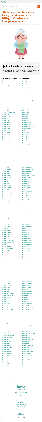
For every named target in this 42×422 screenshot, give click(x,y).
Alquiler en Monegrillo (6, 246)
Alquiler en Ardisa (5, 114)
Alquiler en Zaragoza (6, 376)
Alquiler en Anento (25, 108)
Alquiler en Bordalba (6, 134)
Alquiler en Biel (5, 378)
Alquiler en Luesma (6, 226)
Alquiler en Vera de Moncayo (27, 357)
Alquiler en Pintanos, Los (7, 287)
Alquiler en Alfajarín (6, 98)
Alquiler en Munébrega (26, 258)
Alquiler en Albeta (5, 91)
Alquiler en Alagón (25, 87)
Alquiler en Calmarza (6, 151)
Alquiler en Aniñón (5, 110)
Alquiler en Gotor (5, 199)
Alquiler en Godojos (26, 197)
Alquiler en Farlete (5, 183)
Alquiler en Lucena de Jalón (27, 222)
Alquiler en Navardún (6, 262)
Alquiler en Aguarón (26, 83)
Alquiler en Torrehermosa (7, 337)
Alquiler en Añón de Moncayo (27, 110)
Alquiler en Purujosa (26, 297)
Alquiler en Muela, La (6, 258)
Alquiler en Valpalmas (26, 353)
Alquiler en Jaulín (25, 207)
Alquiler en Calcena (26, 148)
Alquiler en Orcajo (25, 271)
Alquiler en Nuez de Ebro (26, 269)
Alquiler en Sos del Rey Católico (28, 325)
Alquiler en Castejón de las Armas (9, 157)
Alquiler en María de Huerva (27, 238)
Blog (21, 395)
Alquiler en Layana (25, 212)
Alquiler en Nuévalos (6, 269)
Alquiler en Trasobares (26, 343)
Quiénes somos (21, 400)
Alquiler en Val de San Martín (27, 351)
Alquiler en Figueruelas (26, 185)
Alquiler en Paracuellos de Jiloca (28, 277)
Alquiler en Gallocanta (6, 195)
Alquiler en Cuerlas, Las (26, 171)
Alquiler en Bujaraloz (26, 138)
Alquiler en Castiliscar (6, 159)
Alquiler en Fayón (25, 183)
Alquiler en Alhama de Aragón (28, 100)
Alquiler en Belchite (6, 126)
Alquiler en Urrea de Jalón (7, 347)
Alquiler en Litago (5, 218)
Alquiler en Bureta (25, 140)
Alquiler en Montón (6, 250)
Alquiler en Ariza (25, 114)
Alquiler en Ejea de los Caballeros (28, 175)
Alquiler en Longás (6, 222)
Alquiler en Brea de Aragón (27, 136)
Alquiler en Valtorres (6, 355)
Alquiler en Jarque (5, 207)
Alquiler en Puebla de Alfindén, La (28, 295)
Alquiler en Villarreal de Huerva (28, 369)
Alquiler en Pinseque (26, 285)
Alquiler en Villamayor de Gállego (9, 380)
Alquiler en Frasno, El (6, 189)
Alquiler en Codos (5, 167)
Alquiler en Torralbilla (26, 335)
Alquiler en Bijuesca (6, 130)
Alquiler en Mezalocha (26, 242)
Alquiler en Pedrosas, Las (27, 281)
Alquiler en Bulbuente (6, 140)
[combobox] (19, 6)
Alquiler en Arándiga (26, 112)
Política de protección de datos (21, 411)
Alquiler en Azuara (5, 120)
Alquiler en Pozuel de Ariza (27, 291)
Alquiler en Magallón (6, 230)
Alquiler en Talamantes (26, 327)
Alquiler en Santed (6, 317)
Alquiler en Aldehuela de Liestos (28, 96)
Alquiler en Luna (5, 228)
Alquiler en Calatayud (26, 146)
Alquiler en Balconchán (26, 122)
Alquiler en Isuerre (5, 205)
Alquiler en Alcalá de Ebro (7, 94)
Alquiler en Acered (25, 81)
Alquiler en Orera (5, 273)
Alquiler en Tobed (5, 333)
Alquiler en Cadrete (6, 146)
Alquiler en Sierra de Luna (27, 321)
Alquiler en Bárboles (6, 124)
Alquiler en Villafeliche (26, 361)
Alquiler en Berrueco (26, 128)
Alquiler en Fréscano (26, 189)
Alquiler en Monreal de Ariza (7, 248)
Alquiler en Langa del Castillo (8, 212)
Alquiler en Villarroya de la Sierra (8, 371)
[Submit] (4, 6)
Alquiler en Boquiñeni (26, 132)
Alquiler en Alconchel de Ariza (8, 96)
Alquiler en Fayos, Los (6, 185)
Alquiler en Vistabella (6, 374)
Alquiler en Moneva (25, 246)
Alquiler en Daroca (6, 175)
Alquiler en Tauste (25, 329)
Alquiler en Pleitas (5, 289)
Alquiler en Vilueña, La (26, 359)
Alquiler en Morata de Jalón (27, 250)
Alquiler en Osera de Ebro (27, 275)
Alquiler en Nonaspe (26, 264)
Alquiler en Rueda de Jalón (27, 303)
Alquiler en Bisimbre (6, 132)
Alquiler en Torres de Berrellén (28, 339)
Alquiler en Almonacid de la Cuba (8, 104)
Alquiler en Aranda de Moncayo (8, 112)
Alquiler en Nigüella (26, 262)
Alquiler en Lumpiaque (26, 226)
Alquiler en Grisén (5, 201)
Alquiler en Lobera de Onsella (8, 220)
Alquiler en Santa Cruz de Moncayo (9, 314)
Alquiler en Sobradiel (6, 325)
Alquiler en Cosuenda (6, 169)
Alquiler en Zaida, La (26, 374)
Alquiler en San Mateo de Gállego (9, 312)
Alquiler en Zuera (25, 376)
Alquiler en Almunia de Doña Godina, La (10, 106)
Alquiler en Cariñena (26, 153)
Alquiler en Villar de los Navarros (8, 369)
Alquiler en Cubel (5, 171)
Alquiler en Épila (5, 179)
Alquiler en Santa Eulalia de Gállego (29, 314)
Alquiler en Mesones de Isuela (8, 242)
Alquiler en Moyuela (26, 254)
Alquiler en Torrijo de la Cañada (8, 341)
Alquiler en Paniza (5, 277)
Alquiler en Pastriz (25, 279)
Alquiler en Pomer (5, 291)
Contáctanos (21, 402)
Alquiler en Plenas (25, 289)
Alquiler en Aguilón (6, 85)
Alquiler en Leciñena (26, 214)
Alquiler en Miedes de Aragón (28, 244)
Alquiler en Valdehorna (6, 351)
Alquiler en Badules (25, 120)
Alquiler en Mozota (6, 256)
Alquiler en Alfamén (26, 98)
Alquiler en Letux (25, 216)
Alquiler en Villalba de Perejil (27, 363)
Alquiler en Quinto (5, 299)
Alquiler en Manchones (26, 236)
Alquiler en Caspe (5, 155)
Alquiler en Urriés (25, 347)
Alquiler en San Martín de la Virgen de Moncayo (29, 310)
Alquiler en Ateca (25, 118)
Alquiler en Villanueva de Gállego (28, 365)
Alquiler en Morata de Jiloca (7, 252)
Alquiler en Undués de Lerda (27, 345)
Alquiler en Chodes (25, 173)
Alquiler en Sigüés (5, 323)
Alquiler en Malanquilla (6, 232)
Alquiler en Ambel (5, 108)
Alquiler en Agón (5, 83)
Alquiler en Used (5, 349)
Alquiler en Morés (25, 252)
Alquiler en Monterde (26, 248)
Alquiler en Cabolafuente (27, 144)
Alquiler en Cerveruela (6, 161)
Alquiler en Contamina (26, 167)
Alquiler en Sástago (26, 317)
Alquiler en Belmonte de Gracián (28, 126)
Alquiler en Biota (25, 130)
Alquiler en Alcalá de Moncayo (28, 94)
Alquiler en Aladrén (6, 87)
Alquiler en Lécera (5, 214)
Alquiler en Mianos (6, 244)
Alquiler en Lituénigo (26, 218)
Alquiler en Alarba (5, 89)
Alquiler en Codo (25, 165)
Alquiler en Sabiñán (6, 319)
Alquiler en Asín (25, 116)
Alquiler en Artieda (6, 116)
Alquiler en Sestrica (6, 321)
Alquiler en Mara (5, 238)
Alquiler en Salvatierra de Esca (28, 307)
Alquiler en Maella (25, 228)
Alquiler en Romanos (6, 303)
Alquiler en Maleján (25, 232)
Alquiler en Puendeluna (6, 297)
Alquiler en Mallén (5, 236)
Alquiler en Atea (5, 118)
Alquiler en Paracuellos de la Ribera (9, 279)
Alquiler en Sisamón (26, 323)
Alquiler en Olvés (5, 271)
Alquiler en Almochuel (6, 102)
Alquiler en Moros (5, 254)
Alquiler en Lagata (25, 210)
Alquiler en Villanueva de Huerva (28, 367)
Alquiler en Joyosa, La (6, 210)
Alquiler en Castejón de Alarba (28, 155)
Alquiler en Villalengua (6, 365)
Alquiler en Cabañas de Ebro (7, 144)
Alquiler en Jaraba (25, 205)
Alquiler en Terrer (5, 331)
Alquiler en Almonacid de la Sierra (28, 104)
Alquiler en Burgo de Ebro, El (7, 142)
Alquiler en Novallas (6, 267)
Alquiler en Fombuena (6, 187)
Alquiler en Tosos (25, 341)
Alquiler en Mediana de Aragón (8, 240)
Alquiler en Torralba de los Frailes (28, 333)
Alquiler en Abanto (6, 81)
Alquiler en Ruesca (6, 305)
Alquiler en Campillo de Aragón (28, 151)
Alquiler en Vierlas (5, 359)
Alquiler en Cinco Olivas (26, 163)
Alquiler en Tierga (25, 331)
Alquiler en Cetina (25, 161)
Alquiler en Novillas (25, 267)
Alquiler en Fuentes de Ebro (7, 193)
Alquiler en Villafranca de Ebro (8, 363)
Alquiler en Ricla (25, 301)
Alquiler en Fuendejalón (7, 191)
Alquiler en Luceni (5, 224)
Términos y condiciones (21, 409)
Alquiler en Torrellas (6, 339)
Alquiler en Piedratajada (27, 283)
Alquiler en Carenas (6, 153)
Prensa (21, 398)
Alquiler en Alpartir (25, 106)
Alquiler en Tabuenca (6, 327)
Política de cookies (21, 406)
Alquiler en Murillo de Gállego (28, 260)
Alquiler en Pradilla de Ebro (27, 293)
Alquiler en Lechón (5, 216)
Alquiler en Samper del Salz (7, 309)
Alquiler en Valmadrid (6, 353)
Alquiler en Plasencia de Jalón (28, 287)
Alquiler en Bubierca (6, 138)
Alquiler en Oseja (5, 275)
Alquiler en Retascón (6, 301)
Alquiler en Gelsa (5, 197)
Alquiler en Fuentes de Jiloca (27, 193)
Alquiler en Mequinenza (26, 240)
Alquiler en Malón (5, 234)
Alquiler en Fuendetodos (27, 191)
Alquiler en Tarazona (6, 329)
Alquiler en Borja (25, 134)
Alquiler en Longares (26, 220)
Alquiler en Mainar (25, 230)
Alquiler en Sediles (25, 319)
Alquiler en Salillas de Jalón (7, 307)
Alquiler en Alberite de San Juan (28, 89)
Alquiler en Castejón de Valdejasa (28, 157)
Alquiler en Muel (25, 256)
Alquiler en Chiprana (6, 173)
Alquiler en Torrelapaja (26, 337)
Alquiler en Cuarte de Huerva (27, 169)
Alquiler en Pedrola (6, 281)
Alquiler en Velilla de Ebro (27, 355)
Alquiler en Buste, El (26, 142)
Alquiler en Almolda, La (26, 102)
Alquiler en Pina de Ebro (6, 285)
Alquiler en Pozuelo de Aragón (8, 293)
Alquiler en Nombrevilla (6, 264)
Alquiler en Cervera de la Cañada (28, 159)
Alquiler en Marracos (26, 378)
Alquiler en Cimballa (6, 163)
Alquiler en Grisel (25, 199)
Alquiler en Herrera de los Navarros (29, 201)
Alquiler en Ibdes (5, 203)
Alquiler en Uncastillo (6, 345)
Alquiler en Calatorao (6, 148)
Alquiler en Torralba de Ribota (8, 335)
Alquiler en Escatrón (6, 181)
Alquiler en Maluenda (26, 234)
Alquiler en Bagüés (6, 122)
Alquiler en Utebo (25, 349)
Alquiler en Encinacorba (26, 177)
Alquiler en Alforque (6, 100)
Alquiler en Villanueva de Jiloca (8, 367)
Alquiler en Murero (5, 260)
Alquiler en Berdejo (6, 128)
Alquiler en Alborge (25, 91)
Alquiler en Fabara (25, 181)
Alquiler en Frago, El (26, 187)
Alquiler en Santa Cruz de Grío (28, 312)
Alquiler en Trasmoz (6, 343)
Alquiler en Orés (25, 273)
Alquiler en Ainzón (25, 85)
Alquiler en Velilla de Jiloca (7, 357)
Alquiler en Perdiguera (6, 283)
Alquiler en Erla (25, 179)
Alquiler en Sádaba (25, 305)
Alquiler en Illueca (25, 203)
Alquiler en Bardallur (26, 124)
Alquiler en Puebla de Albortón (8, 295)
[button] (21, 414)
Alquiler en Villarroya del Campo (28, 371)
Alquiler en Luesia (25, 224)
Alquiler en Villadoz (6, 361)
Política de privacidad (21, 404)
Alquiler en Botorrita (6, 136)
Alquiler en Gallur (25, 195)
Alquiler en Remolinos (26, 299)
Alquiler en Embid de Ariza (7, 177)
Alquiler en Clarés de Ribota (7, 165)
